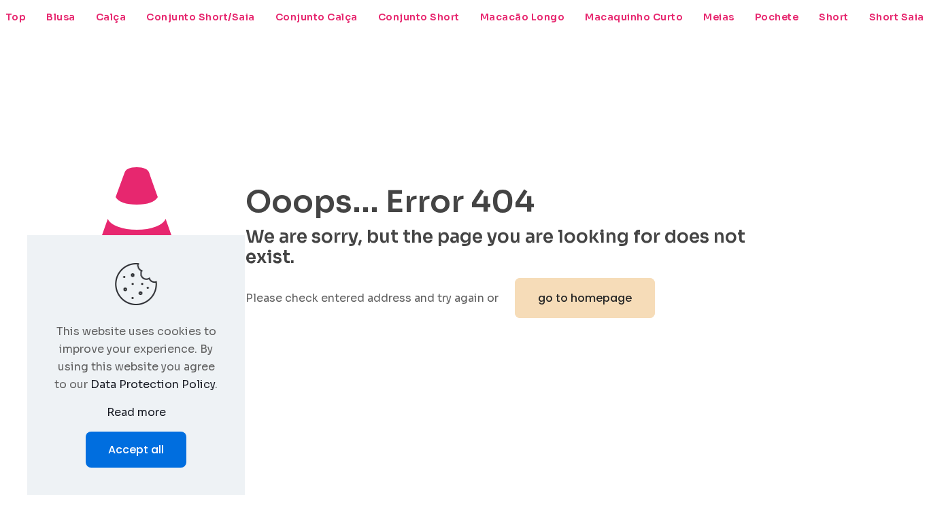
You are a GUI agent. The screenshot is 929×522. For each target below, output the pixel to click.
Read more (136, 412)
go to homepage (585, 298)
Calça (111, 17)
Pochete (777, 17)
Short (834, 17)
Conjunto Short (419, 17)
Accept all (136, 449)
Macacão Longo (522, 17)
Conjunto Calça (316, 17)
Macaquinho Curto (634, 17)
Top (16, 17)
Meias (718, 17)
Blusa (60, 17)
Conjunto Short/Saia (200, 17)
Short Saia (896, 17)
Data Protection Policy (152, 384)
